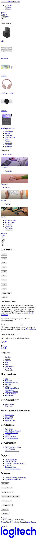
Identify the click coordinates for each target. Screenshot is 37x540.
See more (4, 297)
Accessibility (9, 370)
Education (8, 9)
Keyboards (8, 380)
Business (8, 7)
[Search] (2, 237)
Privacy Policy (15, 522)
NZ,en (5, 14)
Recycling (8, 368)
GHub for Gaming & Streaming (15, 478)
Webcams (8, 384)
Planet (3, 235)
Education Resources (12, 451)
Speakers (8, 386)
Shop (3, 16)
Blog (6, 362)
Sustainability (9, 366)
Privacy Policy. (31, 329)
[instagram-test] (2, 342)
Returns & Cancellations (13, 469)
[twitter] (4, 342)
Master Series (9, 404)
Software (4, 233)
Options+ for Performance (13, 479)
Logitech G (8, 5)
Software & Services (11, 433)
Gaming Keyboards (11, 392)
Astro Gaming (9, 415)
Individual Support (11, 459)
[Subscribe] (21, 325)
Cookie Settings (25, 522)
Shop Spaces (9, 429)
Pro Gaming (9, 417)
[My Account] (2, 242)
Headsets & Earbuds (11, 382)
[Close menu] (2, 19)
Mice (6, 379)
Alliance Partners (10, 436)
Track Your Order (10, 467)
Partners (7, 435)
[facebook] (6, 342)
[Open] (2, 245)
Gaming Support (10, 461)
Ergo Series (8, 406)
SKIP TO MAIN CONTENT (10, 2)
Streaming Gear (10, 420)
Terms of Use (5, 522)
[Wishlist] (3, 240)
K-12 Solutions (10, 449)
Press (6, 364)
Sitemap (33, 522)
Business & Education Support (15, 463)
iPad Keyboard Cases (12, 388)
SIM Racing (9, 418)
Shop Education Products (13, 447)
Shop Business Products (13, 431)
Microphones (9, 395)
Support (3, 12)
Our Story (8, 357)
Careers (7, 359)
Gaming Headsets (10, 393)
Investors (8, 361)
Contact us (8, 465)
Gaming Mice (9, 390)
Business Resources (11, 438)
